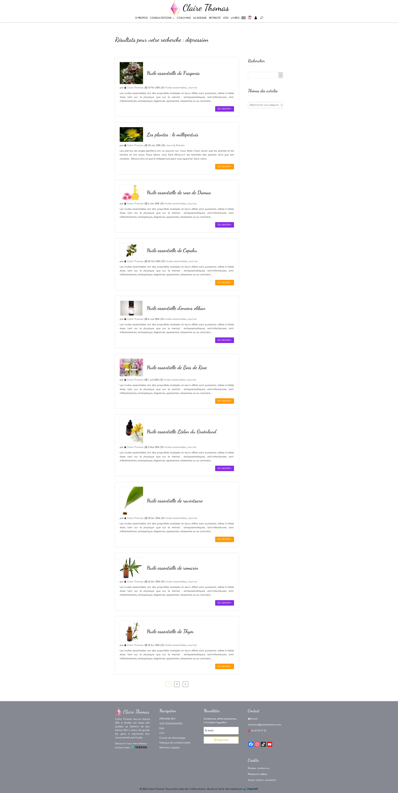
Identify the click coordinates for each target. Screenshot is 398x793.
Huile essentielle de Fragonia (173, 73)
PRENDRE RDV (167, 719)
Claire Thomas (135, 88)
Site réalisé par (234, 789)
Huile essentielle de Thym (170, 631)
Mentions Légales (169, 747)
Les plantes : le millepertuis (172, 134)
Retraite (215, 18)
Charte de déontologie (172, 738)
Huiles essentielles (176, 88)
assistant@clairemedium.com (264, 725)
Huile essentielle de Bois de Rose (177, 367)
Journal (192, 88)
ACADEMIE (200, 18)
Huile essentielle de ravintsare (175, 500)
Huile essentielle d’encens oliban (176, 308)
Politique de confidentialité (174, 743)
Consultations (160, 18)
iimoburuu (263, 768)
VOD (226, 18)
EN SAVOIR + (225, 109)
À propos (141, 18)
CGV (161, 733)
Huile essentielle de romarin (172, 568)
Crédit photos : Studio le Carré (207, 789)
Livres (235, 18)
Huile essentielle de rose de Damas (179, 192)
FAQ (161, 728)
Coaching (184, 18)
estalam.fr (270, 780)
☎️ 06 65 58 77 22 (257, 730)
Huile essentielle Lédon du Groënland (181, 431)
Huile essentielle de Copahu (172, 250)
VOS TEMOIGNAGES (170, 723)
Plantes (180, 145)
